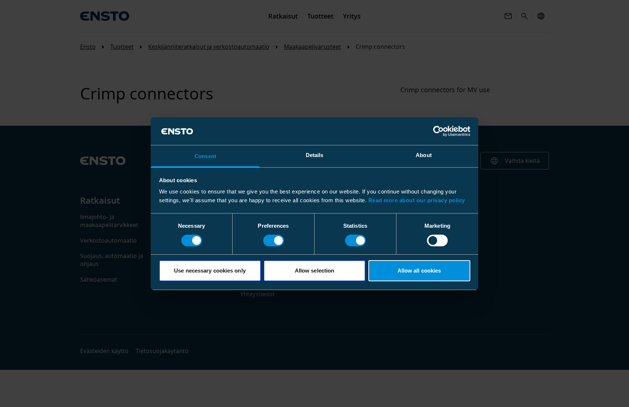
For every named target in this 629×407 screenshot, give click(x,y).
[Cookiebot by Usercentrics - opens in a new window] (438, 131)
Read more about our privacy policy (416, 200)
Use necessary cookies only (210, 270)
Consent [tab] (205, 156)
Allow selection (315, 270)
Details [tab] (315, 155)
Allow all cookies (419, 270)
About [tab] (424, 155)
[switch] (273, 240)
